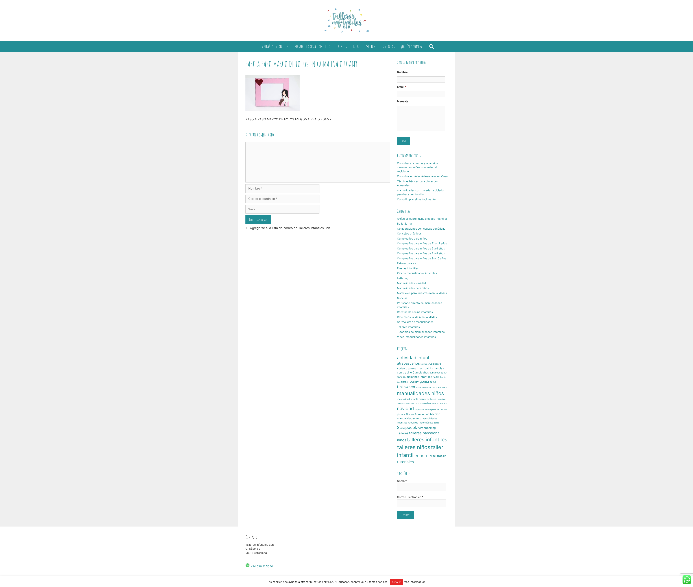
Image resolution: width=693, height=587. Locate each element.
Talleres (402, 433)
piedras (443, 409)
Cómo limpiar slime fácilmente (416, 199)
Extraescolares (406, 263)
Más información (415, 582)
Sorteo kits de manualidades (415, 322)
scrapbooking (427, 428)
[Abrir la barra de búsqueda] (431, 46)
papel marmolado (423, 409)
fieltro (436, 376)
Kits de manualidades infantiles (417, 273)
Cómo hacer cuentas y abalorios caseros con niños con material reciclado (417, 167)
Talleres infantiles (408, 327)
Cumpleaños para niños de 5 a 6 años (421, 248)
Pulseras (419, 414)
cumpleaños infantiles (417, 377)
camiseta (412, 369)
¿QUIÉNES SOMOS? (411, 46)
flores (404, 381)
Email (401, 86)
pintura (401, 414)
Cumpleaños (421, 372)
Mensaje (402, 101)
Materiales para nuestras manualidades (422, 293)
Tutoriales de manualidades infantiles (421, 332)
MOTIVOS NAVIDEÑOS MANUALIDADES (429, 403)
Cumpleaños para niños (412, 238)
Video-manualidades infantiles (416, 337)
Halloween (406, 387)
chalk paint (424, 368)
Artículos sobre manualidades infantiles (422, 218)
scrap (436, 423)
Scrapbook (407, 427)
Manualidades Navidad (411, 283)
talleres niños (413, 447)
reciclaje (429, 414)
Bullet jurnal (404, 223)
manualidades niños (420, 393)
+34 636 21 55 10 (261, 566)
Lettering (403, 278)
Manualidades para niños (413, 288)
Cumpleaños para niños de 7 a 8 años (421, 253)
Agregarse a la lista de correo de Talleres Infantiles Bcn (290, 228)
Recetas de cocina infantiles (415, 312)
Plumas (410, 414)
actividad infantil (414, 357)
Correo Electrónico (410, 497)
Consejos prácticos (409, 233)
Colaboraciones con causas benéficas (421, 228)
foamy (413, 381)
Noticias (402, 298)
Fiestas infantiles (408, 268)
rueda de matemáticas (420, 422)
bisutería (424, 364)
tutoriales (405, 462)
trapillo (441, 456)
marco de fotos (427, 399)
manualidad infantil (407, 399)
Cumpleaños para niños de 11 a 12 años (422, 243)
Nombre (402, 72)
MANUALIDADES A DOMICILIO (312, 46)
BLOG (356, 46)
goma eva (428, 381)
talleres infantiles (427, 439)
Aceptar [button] (396, 582)
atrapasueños (408, 363)
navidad (405, 408)
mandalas (441, 387)
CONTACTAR (388, 46)
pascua (435, 409)
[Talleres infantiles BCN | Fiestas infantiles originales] (346, 20)
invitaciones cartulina (425, 387)
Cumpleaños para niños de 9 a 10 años (421, 258)
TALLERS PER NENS (425, 456)
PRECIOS (370, 46)
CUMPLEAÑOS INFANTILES (273, 46)
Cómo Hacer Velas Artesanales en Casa (422, 176)
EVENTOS (342, 46)
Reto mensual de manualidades (417, 317)
